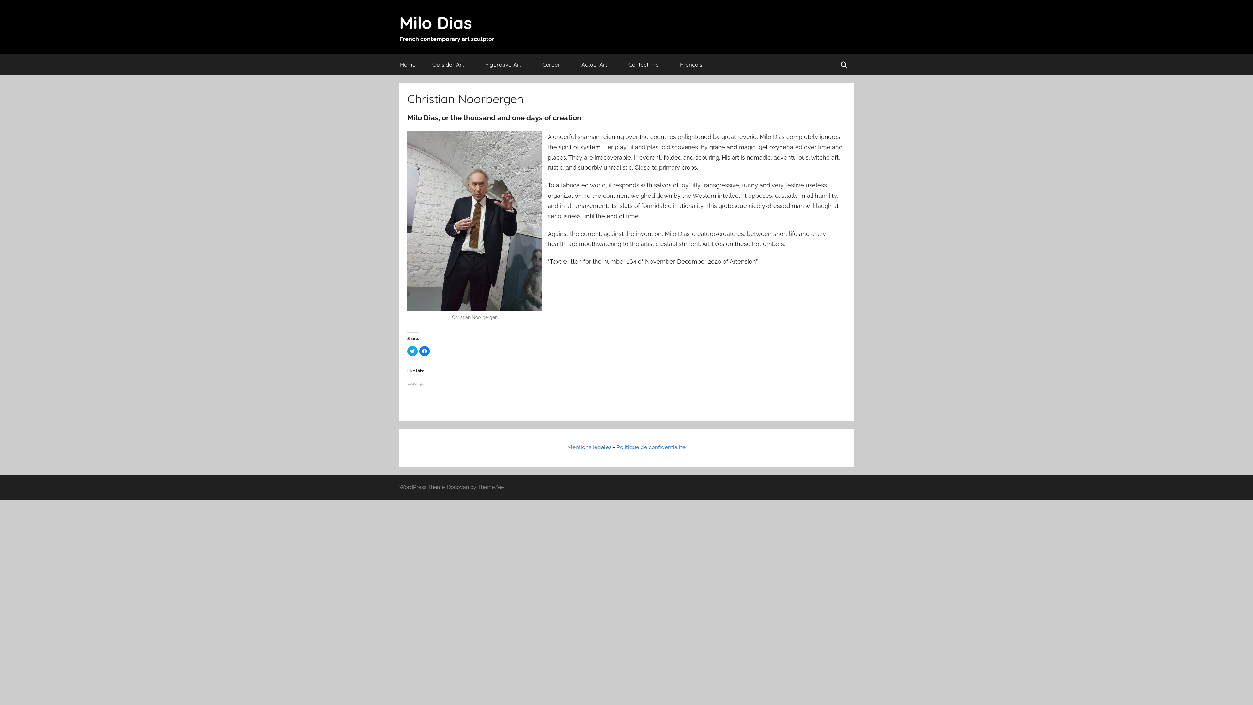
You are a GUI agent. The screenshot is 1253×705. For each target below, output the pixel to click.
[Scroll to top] (1240, 692)
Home (408, 64)
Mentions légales (589, 447)
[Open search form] (844, 64)
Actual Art (594, 64)
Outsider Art (448, 64)
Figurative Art (503, 64)
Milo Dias (435, 22)
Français (691, 64)
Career (551, 64)
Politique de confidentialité (651, 447)
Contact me (643, 64)
